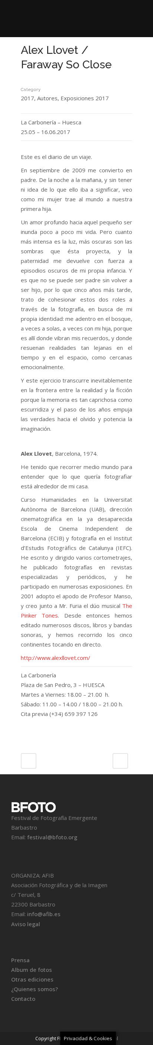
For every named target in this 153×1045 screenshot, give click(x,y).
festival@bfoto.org (52, 837)
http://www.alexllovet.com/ (55, 657)
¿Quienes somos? (34, 989)
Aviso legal (25, 924)
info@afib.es (44, 914)
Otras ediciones (32, 979)
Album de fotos (31, 969)
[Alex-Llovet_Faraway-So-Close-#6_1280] (21, 82)
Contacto (23, 998)
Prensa (20, 960)
